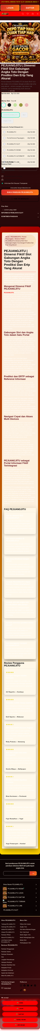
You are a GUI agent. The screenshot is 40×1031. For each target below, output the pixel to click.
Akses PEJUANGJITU (8, 939)
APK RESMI (21, 1025)
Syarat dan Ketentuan (7, 975)
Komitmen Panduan (9, 216)
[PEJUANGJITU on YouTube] (28, 988)
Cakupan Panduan (6, 964)
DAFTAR (30, 8)
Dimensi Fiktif (20, 239)
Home (7, 237)
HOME (21, 1002)
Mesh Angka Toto (25, 937)
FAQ (2, 959)
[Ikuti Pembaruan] (33, 875)
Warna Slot (5, 101)
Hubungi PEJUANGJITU (8, 929)
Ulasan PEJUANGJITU (8, 934)
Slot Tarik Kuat (24, 934)
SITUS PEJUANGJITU (11, 115)
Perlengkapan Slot (25, 945)
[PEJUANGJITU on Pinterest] (35, 988)
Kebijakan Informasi (7, 972)
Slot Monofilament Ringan (27, 931)
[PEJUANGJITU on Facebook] (24, 988)
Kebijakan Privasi (6, 969)
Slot (25, 115)
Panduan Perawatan (7, 956)
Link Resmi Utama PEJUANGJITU (6, 943)
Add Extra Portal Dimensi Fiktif (7, 163)
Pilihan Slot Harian (25, 926)
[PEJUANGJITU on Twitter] (31, 988)
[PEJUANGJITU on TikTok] (21, 992)
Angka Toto (7, 121)
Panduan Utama (6, 953)
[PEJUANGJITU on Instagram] (21, 988)
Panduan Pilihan (6, 937)
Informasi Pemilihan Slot (12, 213)
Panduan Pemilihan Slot (8, 967)
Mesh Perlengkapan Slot (27, 939)
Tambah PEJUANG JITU (8, 171)
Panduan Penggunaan (7, 951)
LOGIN (10, 8)
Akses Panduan (5, 188)
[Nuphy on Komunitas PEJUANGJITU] (24, 992)
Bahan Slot (23, 942)
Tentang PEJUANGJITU (8, 926)
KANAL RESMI (21, 1019)
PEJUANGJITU (7, 110)
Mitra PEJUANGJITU (7, 977)
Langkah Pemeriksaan (8, 961)
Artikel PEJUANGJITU (8, 931)
